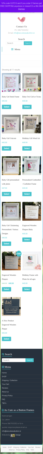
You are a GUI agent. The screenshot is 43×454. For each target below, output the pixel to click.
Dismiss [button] (21, 9)
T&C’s (4, 403)
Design (18, 435)
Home (4, 373)
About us (5, 392)
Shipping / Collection (9, 380)
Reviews (5, 388)
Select (6, 107)
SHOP (4, 377)
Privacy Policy (7, 396)
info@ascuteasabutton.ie (24, 33)
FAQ (3, 399)
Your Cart (5, 384)
